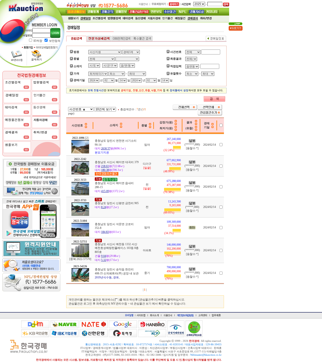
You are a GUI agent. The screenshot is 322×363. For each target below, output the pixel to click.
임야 (147, 144)
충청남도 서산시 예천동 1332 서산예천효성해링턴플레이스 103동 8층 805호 (117, 248)
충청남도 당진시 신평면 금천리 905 (117, 203)
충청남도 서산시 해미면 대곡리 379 (117, 162)
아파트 (147, 250)
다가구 (147, 163)
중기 (147, 273)
